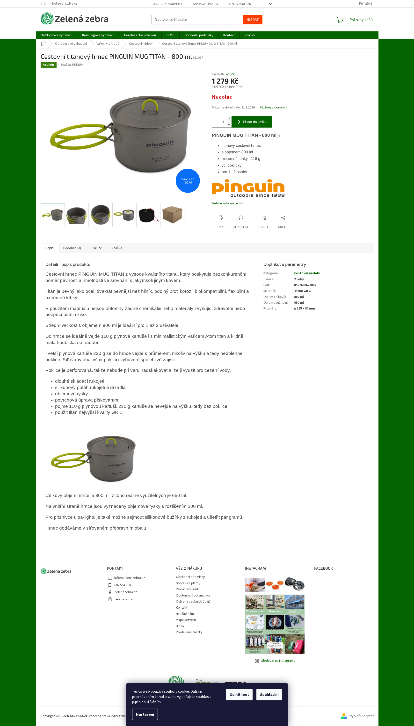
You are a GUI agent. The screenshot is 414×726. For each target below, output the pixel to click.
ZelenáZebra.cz (125, 592)
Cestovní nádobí (307, 273)
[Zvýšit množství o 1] (229, 119)
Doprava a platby (205, 4)
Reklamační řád (239, 4)
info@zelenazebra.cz (129, 577)
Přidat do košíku (255, 122)
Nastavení (145, 714)
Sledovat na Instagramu (278, 660)
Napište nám (185, 613)
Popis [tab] (49, 248)
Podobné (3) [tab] (72, 248)
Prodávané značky (189, 632)
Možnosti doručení (273, 107)
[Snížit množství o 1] (229, 124)
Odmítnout (239, 694)
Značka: (72, 64)
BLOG (180, 626)
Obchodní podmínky (167, 4)
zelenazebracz (125, 599)
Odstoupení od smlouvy (193, 595)
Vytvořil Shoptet (362, 716)
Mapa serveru (186, 620)
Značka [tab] (117, 248)
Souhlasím (269, 694)
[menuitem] (56, 35)
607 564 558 (122, 585)
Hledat (253, 19)
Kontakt (181, 607)
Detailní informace (225, 203)
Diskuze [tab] (96, 248)
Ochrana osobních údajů (193, 601)
